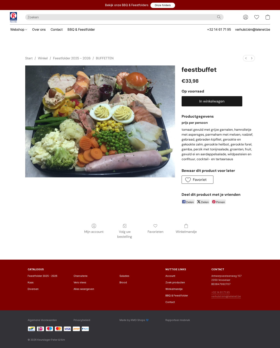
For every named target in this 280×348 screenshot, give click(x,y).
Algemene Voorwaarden (42, 320)
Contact (57, 29)
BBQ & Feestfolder (81, 29)
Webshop (17, 29)
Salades (124, 275)
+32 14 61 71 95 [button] (219, 29)
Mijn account (94, 232)
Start (29, 58)
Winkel (43, 58)
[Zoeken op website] (219, 17)
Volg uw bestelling (124, 234)
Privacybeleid (82, 320)
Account (170, 275)
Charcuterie (81, 275)
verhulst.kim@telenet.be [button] (252, 29)
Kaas (31, 282)
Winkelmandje (186, 232)
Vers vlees (80, 282)
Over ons (39, 29)
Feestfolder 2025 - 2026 (72, 58)
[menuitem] (246, 58)
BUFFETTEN (105, 58)
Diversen (33, 289)
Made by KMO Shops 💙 (134, 320)
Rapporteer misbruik (177, 320)
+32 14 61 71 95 (220, 292)
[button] (162, 5)
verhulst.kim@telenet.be (226, 296)
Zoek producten (175, 282)
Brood (123, 282)
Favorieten (155, 232)
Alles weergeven (84, 289)
